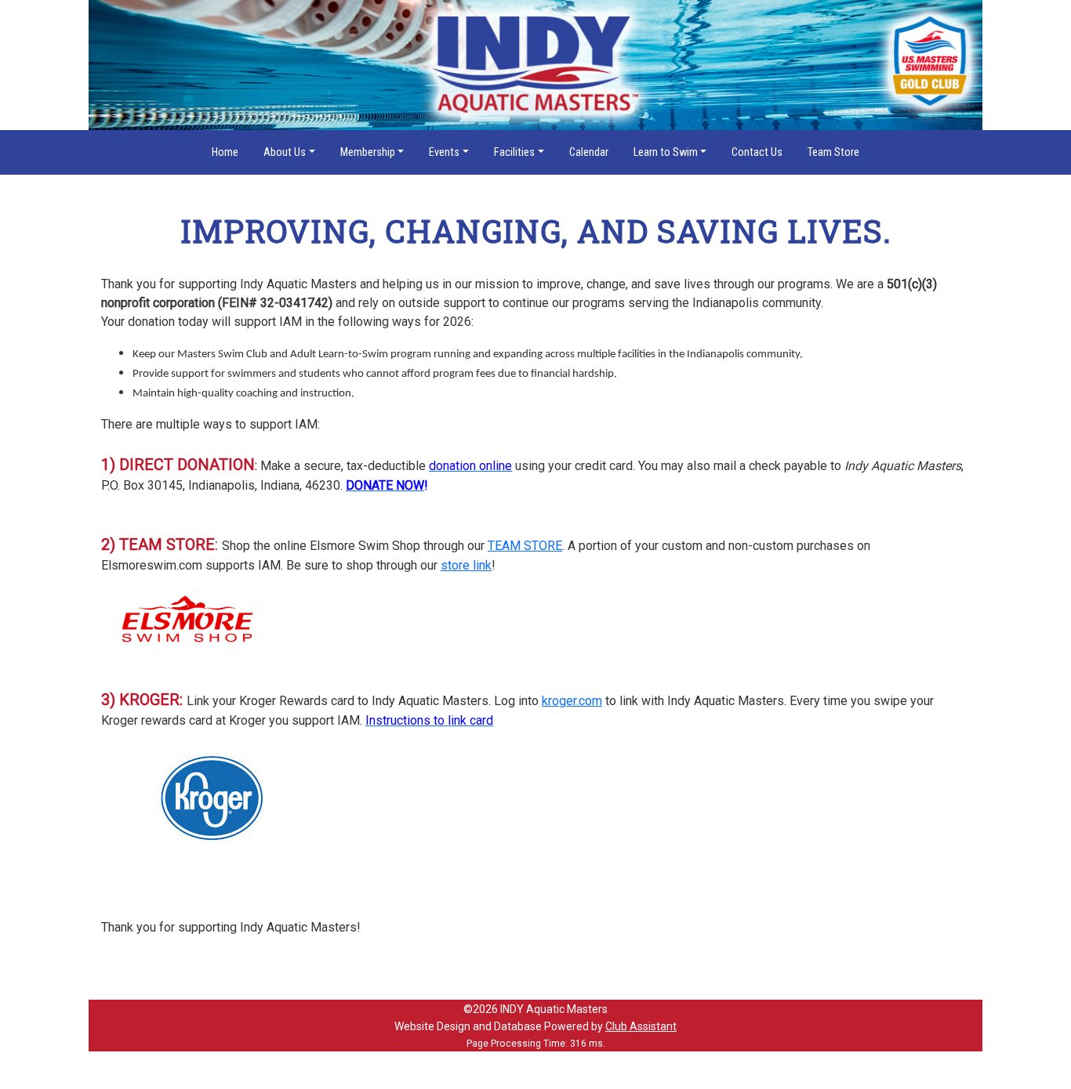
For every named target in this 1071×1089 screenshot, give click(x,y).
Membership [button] (367, 152)
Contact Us (757, 152)
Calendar (588, 152)
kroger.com (572, 700)
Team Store (833, 152)
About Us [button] (284, 152)
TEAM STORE (525, 545)
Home (225, 152)
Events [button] (444, 152)
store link (466, 565)
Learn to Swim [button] (666, 152)
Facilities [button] (514, 152)
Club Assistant (641, 1026)
